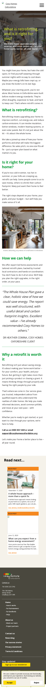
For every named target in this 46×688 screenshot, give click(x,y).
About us (9, 620)
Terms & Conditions (13, 651)
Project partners (12, 626)
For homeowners (12, 608)
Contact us (5, 583)
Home (8, 602)
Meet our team (12, 623)
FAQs (8, 614)
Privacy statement (13, 647)
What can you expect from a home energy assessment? (22, 539)
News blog (10, 638)
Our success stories (13, 642)
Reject (36, 682)
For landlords (11, 611)
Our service (12, 508)
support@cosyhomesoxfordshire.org (19, 433)
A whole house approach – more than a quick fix (21, 494)
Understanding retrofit (26, 508)
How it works (11, 605)
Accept (10, 682)
